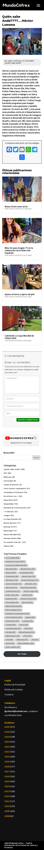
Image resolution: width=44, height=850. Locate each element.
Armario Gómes (28, 599)
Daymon (11, 573)
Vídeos (6, 546)
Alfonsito (31, 584)
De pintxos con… (11, 496)
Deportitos (8, 500)
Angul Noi (11, 599)
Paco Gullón (12, 602)
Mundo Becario (10, 523)
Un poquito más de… (13, 542)
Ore (35, 639)
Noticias (7, 527)
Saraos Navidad (10, 534)
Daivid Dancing (28, 587)
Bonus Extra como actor (16, 206)
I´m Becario (9, 512)
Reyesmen (12, 580)
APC (5, 473)
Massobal (11, 569)
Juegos (7, 515)
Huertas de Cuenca (15, 561)
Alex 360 (27, 602)
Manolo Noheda (13, 606)
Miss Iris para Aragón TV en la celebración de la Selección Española (19, 250)
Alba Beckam (13, 636)
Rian (28, 628)
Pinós (27, 636)
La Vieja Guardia (11, 519)
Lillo (9, 639)
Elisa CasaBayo (13, 610)
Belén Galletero (26, 643)
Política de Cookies (13, 689)
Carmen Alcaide (14, 584)
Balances (7, 477)
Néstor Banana (26, 632)
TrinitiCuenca (13, 591)
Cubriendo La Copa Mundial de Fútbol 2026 (19, 337)
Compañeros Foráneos (13, 492)
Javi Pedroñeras (14, 617)
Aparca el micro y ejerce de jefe (20, 294)
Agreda (30, 617)
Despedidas (8, 504)
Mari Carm (11, 587)
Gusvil (10, 643)
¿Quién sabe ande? (12, 63)
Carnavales (8, 481)
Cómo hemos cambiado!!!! (15, 488)
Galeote (27, 595)
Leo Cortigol (12, 558)
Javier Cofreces (14, 61)
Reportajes (8, 531)
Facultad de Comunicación (15, 508)
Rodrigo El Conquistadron (17, 613)
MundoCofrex (28, 569)
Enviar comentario (28, 420)
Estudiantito (26, 573)
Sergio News (12, 621)
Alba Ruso (22, 639)
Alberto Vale (28, 576)
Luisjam (28, 621)
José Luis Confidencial (16, 565)
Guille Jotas (12, 595)
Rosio (24, 625)
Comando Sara (13, 628)
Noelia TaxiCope (30, 580)
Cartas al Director (11, 485)
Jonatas (11, 625)
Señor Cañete (13, 647)
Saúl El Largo (31, 591)
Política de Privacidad (14, 684)
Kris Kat (10, 632)
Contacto (8, 694)
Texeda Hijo (12, 576)
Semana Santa (10, 538)
